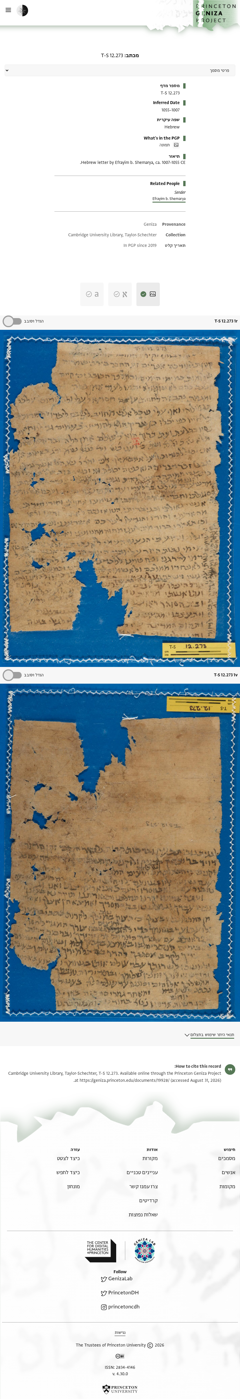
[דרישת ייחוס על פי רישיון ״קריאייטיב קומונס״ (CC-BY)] (120, 1357)
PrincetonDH (123, 1292)
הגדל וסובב (34, 321)
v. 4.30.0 (120, 1374)
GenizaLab (120, 1278)
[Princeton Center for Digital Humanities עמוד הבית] (100, 1250)
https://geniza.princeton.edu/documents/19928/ (124, 1080)
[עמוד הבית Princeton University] (120, 1389)
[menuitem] (226, 1158)
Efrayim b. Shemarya (169, 198)
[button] (216, 15)
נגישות (120, 1332)
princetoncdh (124, 1306)
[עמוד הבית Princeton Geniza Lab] (140, 1250)
